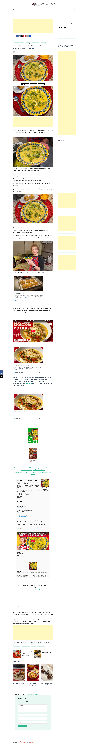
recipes (32, 45)
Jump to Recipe (26, 84)
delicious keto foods (20, 642)
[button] (43, 489)
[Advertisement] (33, 26)
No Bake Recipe (17, 45)
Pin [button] (47, 487)
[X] (22, 36)
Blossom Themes (22, 742)
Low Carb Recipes (35, 43)
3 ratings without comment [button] (33, 694)
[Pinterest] (24, 36)
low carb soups (43, 43)
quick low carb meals (26, 645)
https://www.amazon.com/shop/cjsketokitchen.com (33, 589)
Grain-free (39, 642)
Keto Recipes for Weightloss (19, 43)
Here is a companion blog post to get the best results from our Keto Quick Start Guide (32, 469)
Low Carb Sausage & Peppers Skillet (66, 35)
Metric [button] (24, 516)
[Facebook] (17, 36)
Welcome (15, 9)
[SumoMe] (30, 36)
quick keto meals (17, 645)
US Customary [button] (20, 516)
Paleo (28, 45)
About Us (22, 9)
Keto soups (28, 43)
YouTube (29, 383)
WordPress (32, 742)
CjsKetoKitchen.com (47, 3)
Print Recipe (41, 84)
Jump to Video (34, 84)
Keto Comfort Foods (46, 642)
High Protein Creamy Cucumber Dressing (66, 23)
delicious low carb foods (30, 642)
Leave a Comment (33, 52)
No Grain (23, 45)
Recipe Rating (21, 701)
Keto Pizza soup (33, 683)
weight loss (33, 645)
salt (21, 507)
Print (44, 487)
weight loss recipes (41, 645)
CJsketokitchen (28, 498)
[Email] (27, 36)
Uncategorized (39, 45)
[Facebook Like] (19, 36)
